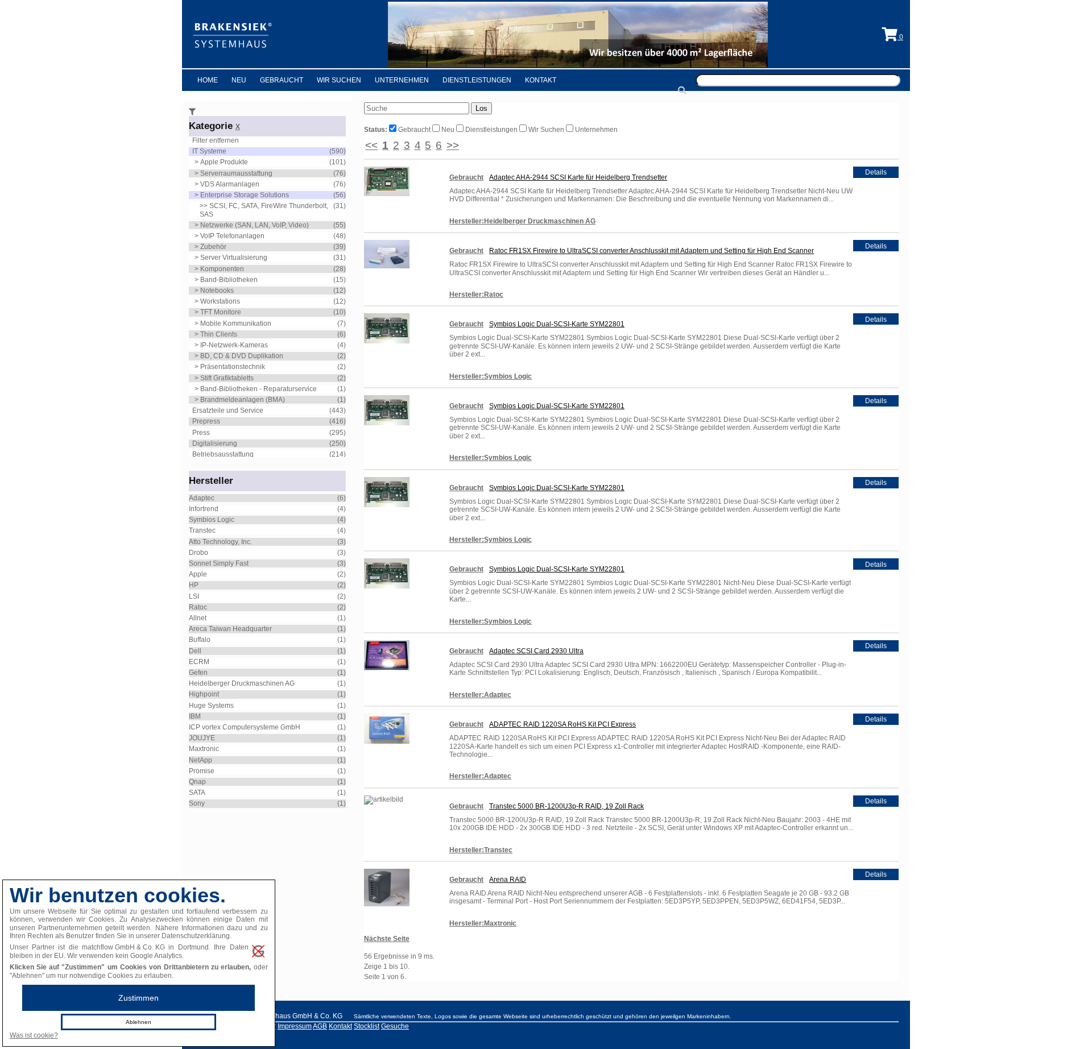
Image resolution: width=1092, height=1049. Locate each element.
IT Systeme (209, 151)
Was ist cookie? (34, 1035)
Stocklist (366, 1026)
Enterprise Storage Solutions (244, 195)
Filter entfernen (215, 140)
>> (452, 145)
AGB (320, 1026)
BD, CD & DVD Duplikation (241, 356)
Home (207, 80)
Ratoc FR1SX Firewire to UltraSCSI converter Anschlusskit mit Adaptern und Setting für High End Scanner (651, 251)
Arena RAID (507, 880)
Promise (201, 771)
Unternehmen (402, 80)
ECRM (199, 662)
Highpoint (204, 694)
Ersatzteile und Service (227, 410)
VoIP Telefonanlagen (232, 236)
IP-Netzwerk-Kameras (234, 345)
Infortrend (203, 509)
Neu (238, 80)
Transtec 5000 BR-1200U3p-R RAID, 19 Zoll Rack (566, 806)
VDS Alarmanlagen (229, 184)
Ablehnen (138, 1022)
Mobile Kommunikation (235, 323)
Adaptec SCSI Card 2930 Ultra (536, 651)
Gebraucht (281, 80)
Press (201, 433)
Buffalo (199, 640)
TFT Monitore (220, 312)
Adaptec (201, 498)
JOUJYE (202, 738)
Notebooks (217, 291)
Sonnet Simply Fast (219, 563)
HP (193, 585)
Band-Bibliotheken (229, 280)
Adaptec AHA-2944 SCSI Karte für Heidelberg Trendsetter (578, 177)
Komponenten (222, 269)
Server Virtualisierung (233, 258)
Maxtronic (204, 749)
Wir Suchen (339, 80)
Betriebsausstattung (223, 454)
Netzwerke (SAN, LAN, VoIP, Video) (254, 225)
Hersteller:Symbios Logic (490, 376)
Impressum (295, 1026)
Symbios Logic (211, 520)
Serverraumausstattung (236, 173)
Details (876, 172)
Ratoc (198, 607)
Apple (198, 574)
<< (371, 145)
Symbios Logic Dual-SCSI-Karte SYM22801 (556, 324)
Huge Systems (211, 706)
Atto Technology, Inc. (220, 542)
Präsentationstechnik (232, 367)
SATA (197, 793)
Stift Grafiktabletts (227, 378)
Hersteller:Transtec (480, 850)
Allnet (197, 618)
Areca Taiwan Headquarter (230, 629)
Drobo (198, 553)
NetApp (200, 760)
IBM (195, 716)
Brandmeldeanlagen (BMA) (242, 400)
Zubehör (213, 247)
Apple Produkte (224, 162)
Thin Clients (218, 334)
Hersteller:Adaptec (480, 695)
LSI (194, 596)
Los (481, 108)
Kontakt (540, 80)
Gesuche (395, 1026)
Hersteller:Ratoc (476, 294)
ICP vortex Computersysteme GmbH (244, 727)
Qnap (197, 782)
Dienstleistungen (476, 80)
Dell (195, 651)
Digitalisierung (214, 443)
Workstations (220, 301)
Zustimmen (138, 997)
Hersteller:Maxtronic (482, 923)
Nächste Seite (387, 939)
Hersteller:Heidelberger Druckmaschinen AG (522, 221)
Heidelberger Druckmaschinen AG (242, 683)
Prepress (206, 421)
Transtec (202, 530)
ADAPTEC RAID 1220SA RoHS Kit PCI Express (562, 724)
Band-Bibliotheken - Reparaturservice (258, 389)
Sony (197, 803)
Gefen (198, 673)
